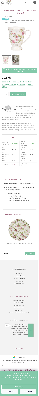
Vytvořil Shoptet (21, 357)
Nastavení (18, 387)
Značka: (10, 22)
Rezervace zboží (19, 308)
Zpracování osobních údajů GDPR (19, 313)
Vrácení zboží (19, 310)
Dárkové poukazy (19, 283)
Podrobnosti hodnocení (27, 20)
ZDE (26, 334)
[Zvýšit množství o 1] (9, 93)
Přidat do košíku (19, 94)
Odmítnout (10, 391)
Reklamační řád (19, 305)
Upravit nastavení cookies (19, 362)
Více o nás (19, 273)
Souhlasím (28, 391)
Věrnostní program (19, 278)
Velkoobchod (19, 281)
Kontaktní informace (19, 276)
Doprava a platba (19, 302)
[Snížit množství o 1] (9, 95)
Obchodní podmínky (19, 300)
